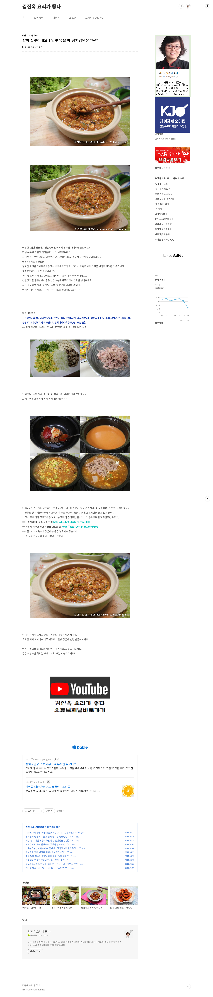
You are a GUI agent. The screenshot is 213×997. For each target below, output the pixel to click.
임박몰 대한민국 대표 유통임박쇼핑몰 (48, 786)
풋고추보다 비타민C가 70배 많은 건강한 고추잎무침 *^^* (52, 863)
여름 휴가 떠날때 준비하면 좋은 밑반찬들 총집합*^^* (50, 840)
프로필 (72, 18)
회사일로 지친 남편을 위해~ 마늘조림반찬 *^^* (47, 852)
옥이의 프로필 (161, 183)
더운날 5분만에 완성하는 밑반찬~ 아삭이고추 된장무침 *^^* (53, 848)
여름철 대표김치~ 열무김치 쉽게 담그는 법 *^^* (48, 867)
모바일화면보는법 (94, 18)
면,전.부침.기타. (162, 204)
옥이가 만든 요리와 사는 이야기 (169, 178)
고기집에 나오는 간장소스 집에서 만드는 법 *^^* (48, 844)
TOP (188, 986)
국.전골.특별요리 (162, 188)
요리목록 (38, 18)
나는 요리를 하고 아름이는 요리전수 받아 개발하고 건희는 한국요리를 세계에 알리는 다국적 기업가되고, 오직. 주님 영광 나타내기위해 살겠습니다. (75, 943)
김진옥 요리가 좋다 (41, 6)
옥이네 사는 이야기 (163, 224)
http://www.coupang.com (39, 759)
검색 (181, 6)
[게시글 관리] (38, 811)
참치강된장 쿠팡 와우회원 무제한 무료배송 (51, 764)
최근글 (158, 168)
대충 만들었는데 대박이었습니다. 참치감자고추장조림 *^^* (53, 832)
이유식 (159, 208)
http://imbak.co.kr (35, 782)
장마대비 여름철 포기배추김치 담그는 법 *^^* (47, 860)
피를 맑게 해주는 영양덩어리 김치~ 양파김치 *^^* (49, 856)
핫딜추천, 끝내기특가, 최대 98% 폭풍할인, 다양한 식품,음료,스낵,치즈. (63, 791)
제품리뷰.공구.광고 (163, 234)
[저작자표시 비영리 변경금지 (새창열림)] (59, 811)
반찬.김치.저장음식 (35, 827)
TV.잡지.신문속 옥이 (164, 218)
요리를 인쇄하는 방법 (164, 239)
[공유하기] (34, 811)
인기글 (167, 168)
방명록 (56, 18)
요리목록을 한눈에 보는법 (166, 138)
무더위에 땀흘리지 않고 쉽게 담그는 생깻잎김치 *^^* (50, 836)
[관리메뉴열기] (207, 5)
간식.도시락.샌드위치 (164, 199)
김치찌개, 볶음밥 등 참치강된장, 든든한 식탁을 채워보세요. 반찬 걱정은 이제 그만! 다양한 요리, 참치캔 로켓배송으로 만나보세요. (79, 769)
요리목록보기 (161, 213)
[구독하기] (207, 498)
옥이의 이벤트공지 (163, 229)
